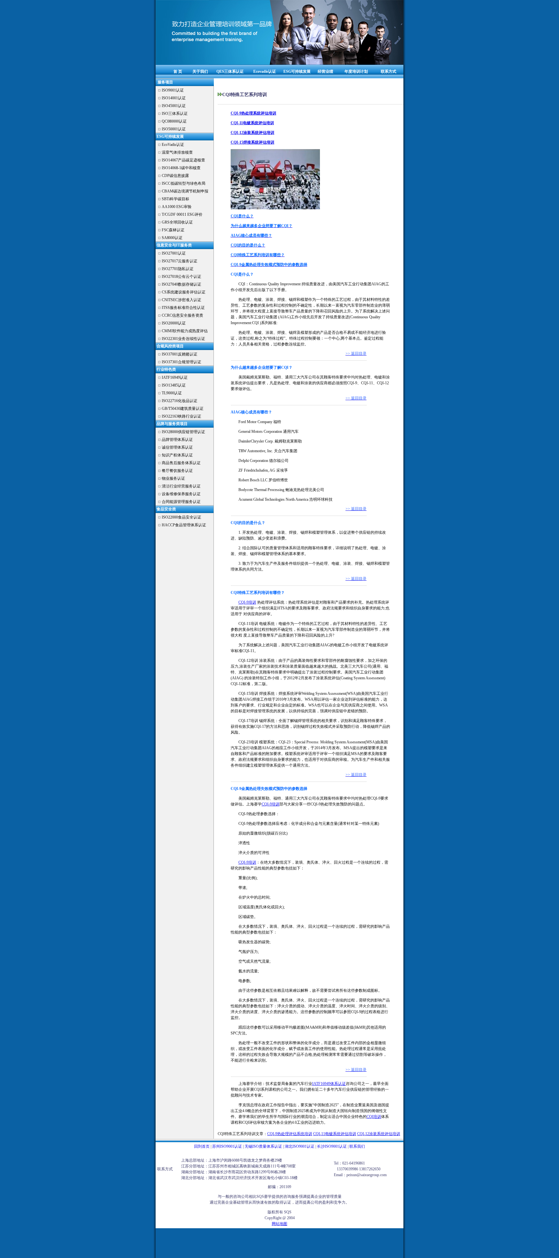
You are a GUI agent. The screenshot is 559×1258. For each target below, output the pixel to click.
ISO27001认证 (174, 253)
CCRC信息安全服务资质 (182, 315)
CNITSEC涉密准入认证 (181, 300)
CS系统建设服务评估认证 (183, 292)
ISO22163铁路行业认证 (181, 416)
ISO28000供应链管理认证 (183, 432)
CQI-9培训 (247, 602)
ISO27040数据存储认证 (181, 284)
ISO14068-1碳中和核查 (181, 168)
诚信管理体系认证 (177, 447)
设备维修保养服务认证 (181, 494)
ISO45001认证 (174, 106)
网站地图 (279, 1223)
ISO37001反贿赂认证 (179, 354)
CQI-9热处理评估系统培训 (289, 1134)
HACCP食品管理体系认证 (184, 525)
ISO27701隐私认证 (177, 269)
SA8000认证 (172, 237)
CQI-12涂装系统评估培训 (378, 1134)
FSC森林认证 (173, 230)
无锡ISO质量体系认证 (263, 1146)
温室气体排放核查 (177, 152)
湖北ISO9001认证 (299, 1146)
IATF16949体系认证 (329, 1083)
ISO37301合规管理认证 (181, 362)
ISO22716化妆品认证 (179, 401)
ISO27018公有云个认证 (181, 276)
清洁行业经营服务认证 (181, 486)
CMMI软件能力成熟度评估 (185, 331)
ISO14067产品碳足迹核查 (183, 160)
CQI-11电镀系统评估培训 (334, 1134)
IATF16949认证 (175, 377)
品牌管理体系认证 (177, 439)
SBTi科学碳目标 (175, 199)
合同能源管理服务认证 (181, 501)
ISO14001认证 (174, 98)
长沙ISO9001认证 (332, 1146)
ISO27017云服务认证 (179, 261)
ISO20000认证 (174, 323)
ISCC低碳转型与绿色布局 (183, 183)
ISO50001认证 (174, 129)
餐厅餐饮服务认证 (177, 470)
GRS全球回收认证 (177, 222)
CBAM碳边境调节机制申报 (185, 191)
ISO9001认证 (173, 90)
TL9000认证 (172, 393)
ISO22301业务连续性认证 (183, 338)
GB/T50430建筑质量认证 (182, 408)
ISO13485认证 (174, 385)
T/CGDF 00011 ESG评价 (182, 214)
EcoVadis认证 (173, 144)
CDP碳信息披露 (175, 175)
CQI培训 (374, 1116)
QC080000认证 (174, 121)
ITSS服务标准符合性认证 (183, 307)
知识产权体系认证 (177, 455)
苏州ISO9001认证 (227, 1146)
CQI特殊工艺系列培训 (237, 1134)
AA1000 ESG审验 (177, 206)
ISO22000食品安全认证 (181, 517)
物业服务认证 (173, 478)
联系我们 (357, 1146)
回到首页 (202, 1146)
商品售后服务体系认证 (181, 463)
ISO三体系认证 (175, 113)
